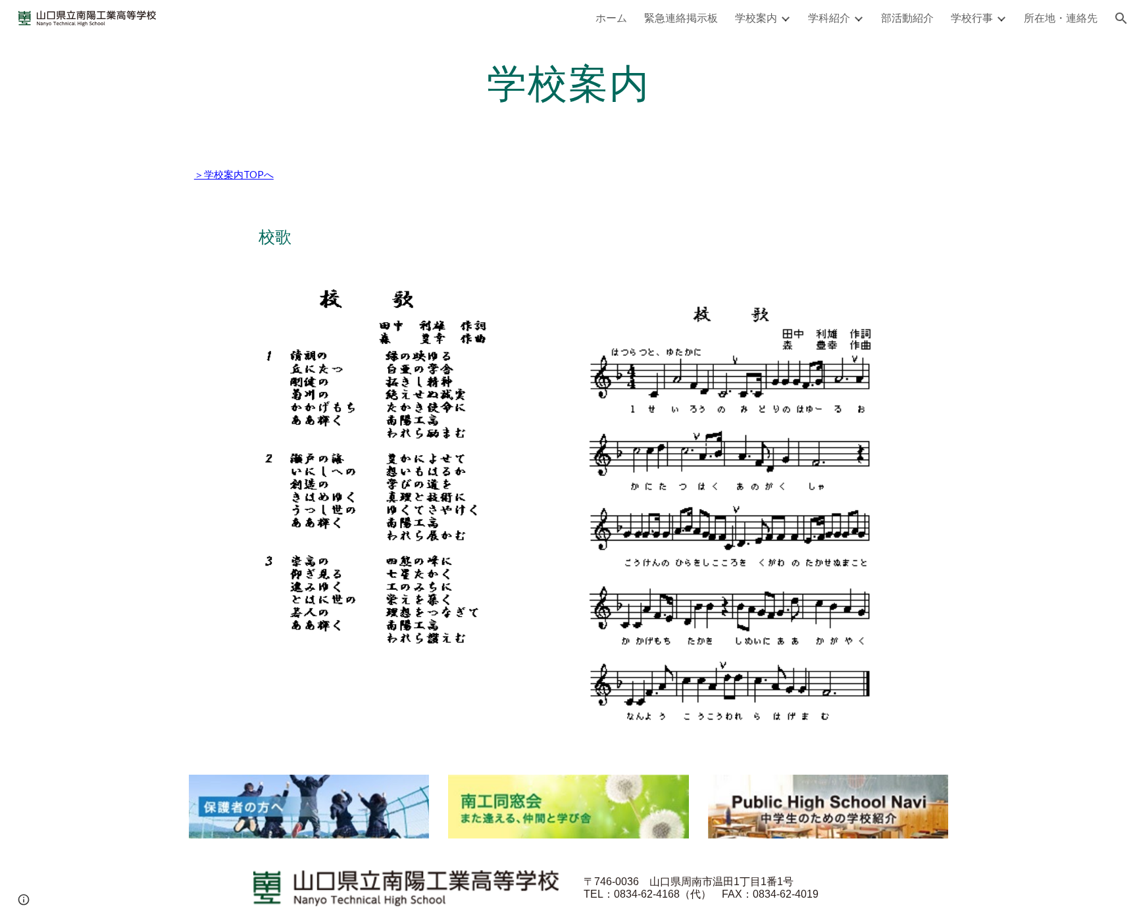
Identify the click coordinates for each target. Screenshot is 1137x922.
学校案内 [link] (756, 17)
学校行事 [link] (972, 17)
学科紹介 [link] (829, 17)
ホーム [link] (611, 17)
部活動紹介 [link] (907, 17)
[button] (1121, 18)
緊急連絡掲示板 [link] (681, 17)
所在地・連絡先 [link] (1061, 17)
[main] (568, 82)
